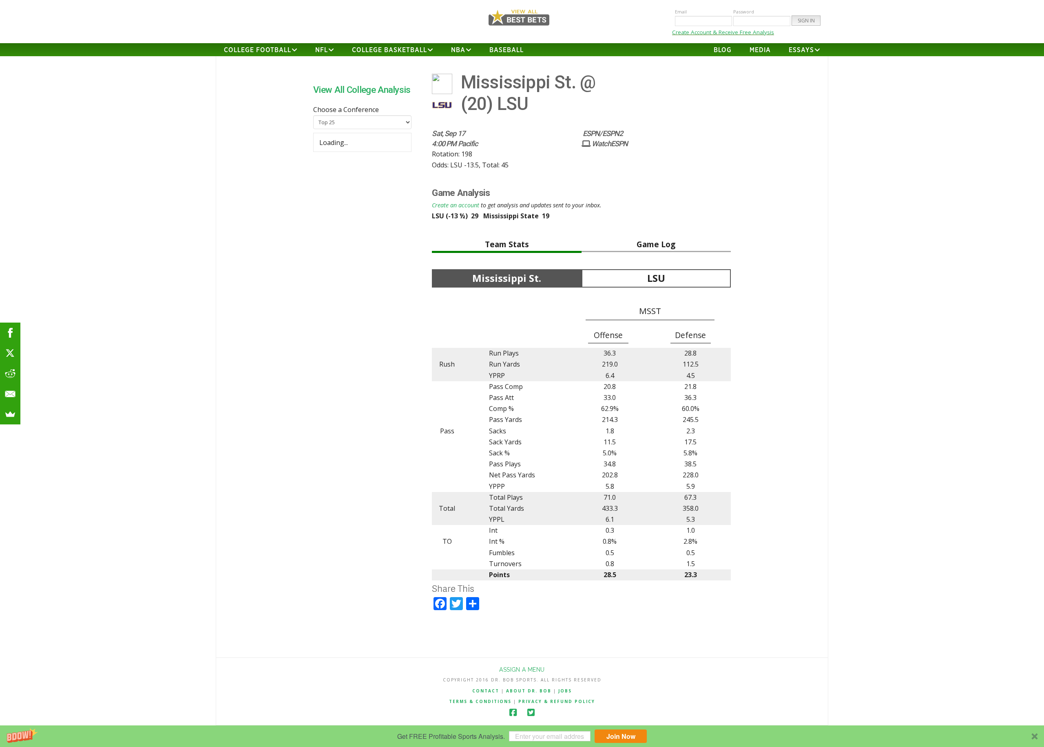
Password (743, 12)
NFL (321, 50)
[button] (522, 736)
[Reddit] (10, 373)
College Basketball (389, 50)
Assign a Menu (521, 669)
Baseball (506, 50)
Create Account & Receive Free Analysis (723, 32)
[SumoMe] (10, 414)
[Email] (10, 394)
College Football (257, 50)
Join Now (620, 736)
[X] (10, 353)
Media (760, 50)
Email (681, 12)
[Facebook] (513, 712)
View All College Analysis (362, 89)
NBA (458, 50)
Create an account (455, 205)
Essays (801, 50)
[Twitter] (531, 712)
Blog (723, 50)
